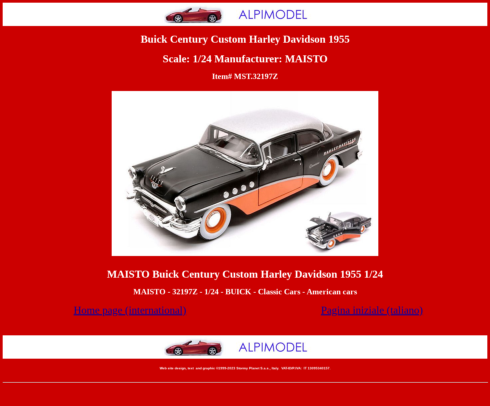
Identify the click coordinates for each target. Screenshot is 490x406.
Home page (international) (130, 310)
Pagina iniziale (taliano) (372, 310)
